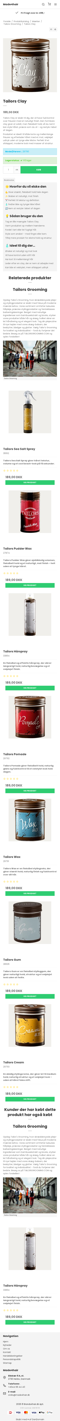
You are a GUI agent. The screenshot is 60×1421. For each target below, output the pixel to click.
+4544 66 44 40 (16, 1387)
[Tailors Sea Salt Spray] (30, 417)
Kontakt (7, 1352)
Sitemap (7, 1363)
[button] (51, 29)
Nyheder (7, 1345)
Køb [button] (38, 169)
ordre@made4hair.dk (19, 1395)
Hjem (5, 1341)
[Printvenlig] (55, 29)
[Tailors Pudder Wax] (30, 517)
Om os (6, 1348)
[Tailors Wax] (30, 825)
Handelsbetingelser (12, 1355)
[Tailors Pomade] (30, 723)
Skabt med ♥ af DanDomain (30, 1419)
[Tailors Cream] (30, 1031)
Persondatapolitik (12, 1359)
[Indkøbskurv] (49, 4)
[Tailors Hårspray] (30, 620)
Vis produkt (29, 482)
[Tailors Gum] (30, 928)
